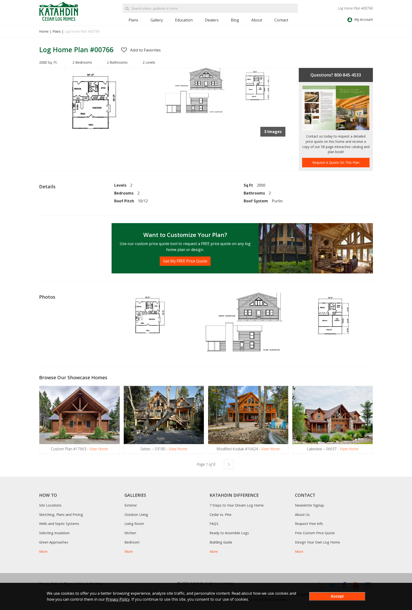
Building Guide (221, 542)
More (43, 551)
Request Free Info (309, 523)
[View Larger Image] (154, 317)
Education (184, 20)
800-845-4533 (347, 75)
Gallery (156, 20)
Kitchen (130, 533)
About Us (302, 514)
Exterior (130, 505)
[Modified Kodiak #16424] (248, 415)
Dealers (212, 20)
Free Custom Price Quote (315, 533)
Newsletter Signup (309, 505)
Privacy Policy (118, 599)
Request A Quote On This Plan (335, 162)
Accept (337, 596)
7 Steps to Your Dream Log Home (237, 505)
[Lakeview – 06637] (332, 415)
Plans (133, 20)
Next (228, 464)
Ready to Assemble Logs (229, 533)
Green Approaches (53, 542)
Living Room (134, 523)
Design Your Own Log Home (317, 542)
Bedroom (131, 542)
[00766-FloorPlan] (101, 139)
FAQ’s (214, 523)
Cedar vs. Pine (221, 514)
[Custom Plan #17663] (79, 415)
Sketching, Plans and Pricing (61, 514)
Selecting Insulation (54, 533)
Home (44, 31)
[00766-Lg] (194, 111)
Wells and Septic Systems (59, 523)
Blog (235, 20)
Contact (281, 20)
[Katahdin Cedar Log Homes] (58, 11)
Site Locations (50, 505)
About (256, 20)
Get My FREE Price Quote (185, 261)
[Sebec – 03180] (164, 415)
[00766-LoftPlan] (257, 103)
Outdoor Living (136, 514)
